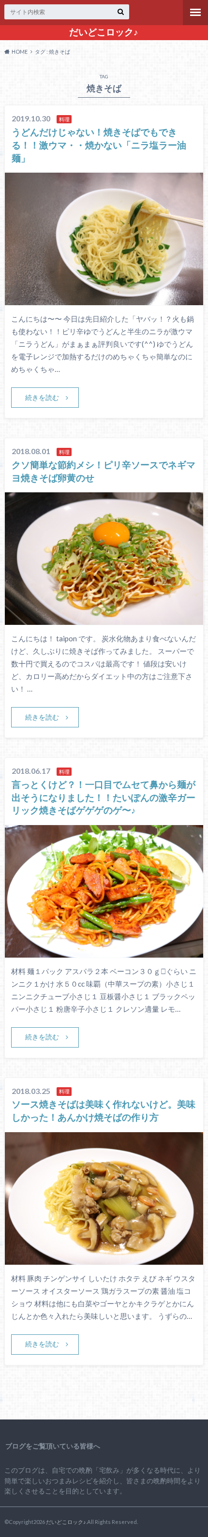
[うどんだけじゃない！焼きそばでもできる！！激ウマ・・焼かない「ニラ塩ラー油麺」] (104, 299)
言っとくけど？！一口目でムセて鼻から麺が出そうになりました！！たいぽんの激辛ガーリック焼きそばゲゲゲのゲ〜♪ (103, 797)
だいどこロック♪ (103, 32)
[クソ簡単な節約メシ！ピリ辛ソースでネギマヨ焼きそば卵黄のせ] (104, 618)
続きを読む (42, 397)
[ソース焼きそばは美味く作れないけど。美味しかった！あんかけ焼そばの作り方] (104, 1258)
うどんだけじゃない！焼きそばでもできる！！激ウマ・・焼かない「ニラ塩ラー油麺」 (99, 144)
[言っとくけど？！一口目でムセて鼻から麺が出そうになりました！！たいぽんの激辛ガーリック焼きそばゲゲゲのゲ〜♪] (104, 951)
